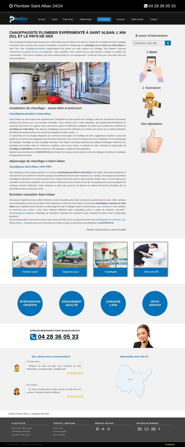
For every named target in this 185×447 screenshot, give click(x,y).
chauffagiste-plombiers (35, 49)
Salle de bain (25, 435)
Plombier (26, 431)
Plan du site (58, 428)
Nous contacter (59, 435)
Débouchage (26, 428)
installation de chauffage (90, 176)
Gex (123, 220)
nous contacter (103, 206)
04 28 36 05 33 (162, 6)
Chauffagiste (16, 431)
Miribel (12, 223)
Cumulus (15, 435)
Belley (19, 223)
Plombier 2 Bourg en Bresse (19, 414)
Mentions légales (60, 431)
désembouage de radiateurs (22, 213)
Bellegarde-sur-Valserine (109, 220)
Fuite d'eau (16, 428)
